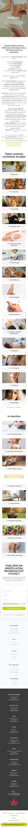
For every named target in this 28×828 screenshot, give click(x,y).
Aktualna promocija (14, 644)
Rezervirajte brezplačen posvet (13, 824)
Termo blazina (15, 368)
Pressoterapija (15, 262)
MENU (24, 4)
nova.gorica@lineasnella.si (14, 743)
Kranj (14, 748)
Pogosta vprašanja (14, 672)
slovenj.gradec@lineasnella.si (14, 764)
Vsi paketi (18, 407)
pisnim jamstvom (19, 103)
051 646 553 (14, 752)
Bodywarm (15, 174)
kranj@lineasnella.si (14, 753)
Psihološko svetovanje (14, 520)
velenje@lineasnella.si (14, 786)
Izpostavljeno (14, 625)
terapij (25, 137)
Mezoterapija (15, 402)
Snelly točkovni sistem (15, 468)
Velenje (14, 781)
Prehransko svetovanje (15, 538)
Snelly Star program (14, 630)
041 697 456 (14, 741)
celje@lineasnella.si (14, 721)
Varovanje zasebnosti (14, 820)
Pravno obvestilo (14, 815)
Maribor (14, 770)
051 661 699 (14, 698)
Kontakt (14, 651)
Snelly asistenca (15, 503)
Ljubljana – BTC (14, 705)
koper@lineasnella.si (14, 732)
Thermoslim (14, 191)
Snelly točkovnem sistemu (14, 142)
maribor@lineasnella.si (14, 775)
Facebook (14, 656)
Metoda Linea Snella (14, 670)
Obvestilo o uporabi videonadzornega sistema (14, 822)
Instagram (14, 658)
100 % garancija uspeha (14, 633)
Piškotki (14, 817)
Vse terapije (10, 407)
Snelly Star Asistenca (15, 486)
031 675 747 (14, 774)
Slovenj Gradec (14, 759)
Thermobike (14, 209)
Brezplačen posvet (14, 654)
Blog (14, 639)
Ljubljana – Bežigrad (14, 694)
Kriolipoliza (15, 350)
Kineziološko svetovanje (15, 555)
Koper (14, 727)
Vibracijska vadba (15, 226)
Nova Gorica (14, 738)
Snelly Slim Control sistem (14, 145)
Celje (14, 716)
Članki (14, 642)
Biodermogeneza (15, 314)
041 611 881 (14, 720)
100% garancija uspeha (15, 434)
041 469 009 (14, 709)
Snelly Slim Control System (15, 451)
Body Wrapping (14, 297)
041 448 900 (14, 785)
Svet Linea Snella (14, 664)
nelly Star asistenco (7, 140)
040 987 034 (14, 763)
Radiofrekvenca (15, 280)
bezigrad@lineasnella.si (14, 699)
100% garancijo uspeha (13, 144)
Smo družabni (14, 678)
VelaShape (15, 385)
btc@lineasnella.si (14, 710)
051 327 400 (14, 730)
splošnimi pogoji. (20, 614)
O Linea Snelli (14, 667)
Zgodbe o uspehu (14, 628)
